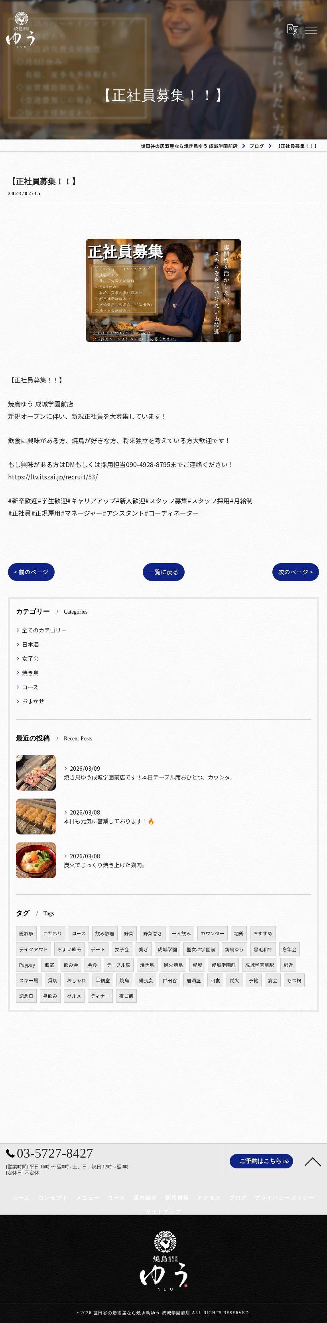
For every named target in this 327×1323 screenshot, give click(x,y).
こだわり (52, 933)
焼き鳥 (30, 673)
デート (98, 949)
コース (30, 687)
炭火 (234, 980)
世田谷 (170, 980)
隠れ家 (26, 933)
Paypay (27, 965)
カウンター (213, 933)
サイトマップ (163, 1212)
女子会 (30, 658)
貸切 (52, 980)
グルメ (74, 996)
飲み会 (71, 965)
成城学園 (167, 949)
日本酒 (30, 644)
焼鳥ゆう (234, 949)
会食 (92, 965)
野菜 (129, 933)
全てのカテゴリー (44, 630)
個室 (49, 965)
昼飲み (50, 996)
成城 (197, 965)
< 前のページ (31, 571)
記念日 (26, 996)
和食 (215, 980)
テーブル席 (118, 965)
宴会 (273, 980)
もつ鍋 (294, 980)
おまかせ (33, 701)
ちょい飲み (69, 949)
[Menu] (310, 29)
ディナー (100, 996)
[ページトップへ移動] (313, 1161)
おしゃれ (76, 980)
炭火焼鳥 (173, 965)
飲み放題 (104, 933)
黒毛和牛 (263, 949)
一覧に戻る (164, 571)
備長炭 (146, 980)
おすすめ (262, 933)
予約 (253, 980)
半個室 (103, 980)
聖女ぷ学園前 (201, 949)
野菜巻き (152, 933)
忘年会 (289, 949)
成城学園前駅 (259, 965)
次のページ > (295, 571)
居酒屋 (194, 980)
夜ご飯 (126, 996)
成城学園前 (224, 965)
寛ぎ (143, 949)
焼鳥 (124, 980)
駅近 (288, 965)
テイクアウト (33, 949)
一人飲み (181, 933)
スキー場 (28, 980)
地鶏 (239, 933)
